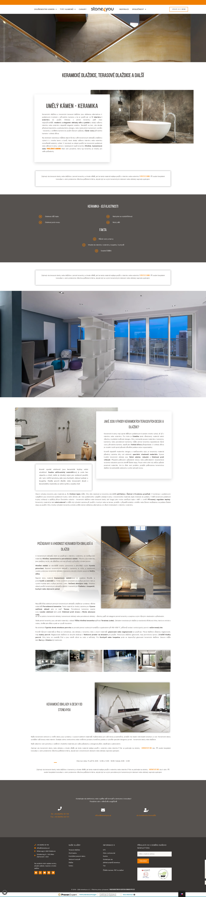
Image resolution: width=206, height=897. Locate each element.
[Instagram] (40, 872)
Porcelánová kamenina (54, 149)
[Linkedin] (53, 872)
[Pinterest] (48, 872)
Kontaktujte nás (147, 748)
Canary (82, 9)
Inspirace (124, 9)
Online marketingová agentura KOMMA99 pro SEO (122, 889)
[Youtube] (44, 872)
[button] (4, 892)
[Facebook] (36, 872)
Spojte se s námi (145, 176)
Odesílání (143, 861)
